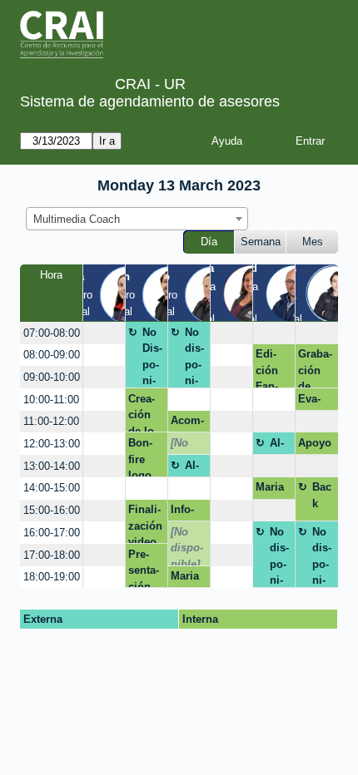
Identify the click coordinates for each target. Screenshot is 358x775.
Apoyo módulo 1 (314, 446)
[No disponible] (187, 446)
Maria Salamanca (273, 490)
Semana (261, 241)
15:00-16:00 (51, 510)
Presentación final (143, 568)
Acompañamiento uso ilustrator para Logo (188, 423)
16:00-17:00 (51, 532)
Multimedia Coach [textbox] (76, 219)
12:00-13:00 (51, 443)
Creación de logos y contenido (144, 412)
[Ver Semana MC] (252, 292)
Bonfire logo (140, 456)
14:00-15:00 (51, 487)
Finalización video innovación (145, 523)
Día (209, 241)
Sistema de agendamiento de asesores (150, 101)
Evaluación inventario (314, 401)
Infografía (185, 512)
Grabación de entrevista (315, 368)
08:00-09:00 (51, 354)
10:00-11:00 (51, 399)
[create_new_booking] (104, 333)
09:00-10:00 (51, 377)
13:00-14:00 (51, 466)
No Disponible (152, 357)
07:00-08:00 (51, 333)
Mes (312, 241)
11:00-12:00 (51, 421)
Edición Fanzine (267, 368)
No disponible (194, 357)
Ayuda (226, 141)
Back (321, 495)
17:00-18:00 (51, 555)
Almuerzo (281, 446)
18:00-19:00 (51, 576)
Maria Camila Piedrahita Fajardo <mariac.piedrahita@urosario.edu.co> (189, 579)
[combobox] (137, 218)
